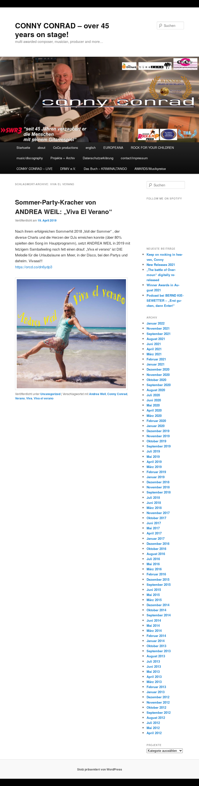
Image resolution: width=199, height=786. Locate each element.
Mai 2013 (153, 671)
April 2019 (154, 461)
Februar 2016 (156, 574)
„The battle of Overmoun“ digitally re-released (161, 274)
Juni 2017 (154, 523)
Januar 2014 (156, 640)
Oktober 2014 (156, 610)
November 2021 (158, 328)
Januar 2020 (156, 425)
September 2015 (159, 584)
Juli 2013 (153, 661)
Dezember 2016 (158, 543)
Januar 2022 (156, 323)
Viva (29, 398)
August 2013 (156, 656)
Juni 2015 (154, 589)
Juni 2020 (154, 400)
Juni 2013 (154, 666)
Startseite (23, 147)
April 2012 (154, 732)
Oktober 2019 (156, 441)
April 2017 (154, 533)
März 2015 (154, 599)
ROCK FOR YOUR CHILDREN (152, 147)
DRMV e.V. (68, 168)
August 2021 (156, 338)
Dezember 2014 (158, 605)
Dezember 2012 (158, 697)
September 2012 (159, 712)
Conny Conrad (117, 394)
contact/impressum (134, 158)
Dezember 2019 (158, 431)
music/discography (30, 158)
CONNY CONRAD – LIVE (35, 168)
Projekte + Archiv (62, 158)
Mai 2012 (153, 727)
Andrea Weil (97, 394)
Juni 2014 (154, 620)
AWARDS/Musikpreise (150, 168)
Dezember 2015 (158, 579)
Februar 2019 (156, 471)
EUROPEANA (113, 147)
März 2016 (154, 569)
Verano (20, 398)
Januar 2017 (156, 538)
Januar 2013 (156, 692)
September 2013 (159, 651)
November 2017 (158, 512)
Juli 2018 (153, 497)
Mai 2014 (153, 625)
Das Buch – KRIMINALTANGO (105, 168)
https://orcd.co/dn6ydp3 (33, 266)
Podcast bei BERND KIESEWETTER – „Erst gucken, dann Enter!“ (165, 300)
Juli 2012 (153, 722)
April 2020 (154, 410)
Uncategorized (50, 394)
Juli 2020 (153, 395)
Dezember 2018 (158, 482)
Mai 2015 (153, 594)
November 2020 (158, 374)
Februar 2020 (156, 420)
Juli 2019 (153, 451)
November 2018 (158, 487)
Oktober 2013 (156, 645)
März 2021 (154, 354)
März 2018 (154, 507)
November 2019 (158, 436)
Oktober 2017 (156, 518)
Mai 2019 (153, 456)
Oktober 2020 (156, 379)
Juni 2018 (154, 502)
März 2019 (154, 466)
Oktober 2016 (156, 548)
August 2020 (156, 390)
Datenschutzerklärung (98, 158)
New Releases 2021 (161, 264)
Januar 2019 (156, 477)
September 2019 (159, 446)
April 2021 (154, 349)
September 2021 (159, 333)
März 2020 (154, 415)
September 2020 (159, 384)
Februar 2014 (156, 635)
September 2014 (159, 615)
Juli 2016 (153, 558)
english (91, 147)
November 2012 (158, 702)
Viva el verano (43, 398)
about (41, 147)
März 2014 (154, 630)
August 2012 (156, 717)
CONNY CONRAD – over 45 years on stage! (62, 29)
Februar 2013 (156, 686)
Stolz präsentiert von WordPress (99, 769)
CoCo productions (65, 147)
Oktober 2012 (156, 707)
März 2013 (154, 681)
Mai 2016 (153, 564)
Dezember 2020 (158, 369)
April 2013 (154, 676)
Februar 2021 (156, 359)
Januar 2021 (156, 364)
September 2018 (159, 492)
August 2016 (156, 553)
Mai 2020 (153, 405)
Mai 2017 (153, 528)
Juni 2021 (154, 343)
